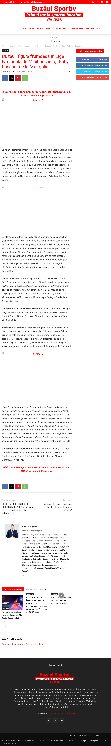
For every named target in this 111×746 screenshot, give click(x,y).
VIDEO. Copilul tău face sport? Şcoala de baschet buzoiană (61, 601)
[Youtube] (107, 2)
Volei (58, 28)
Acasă (4, 46)
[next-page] (8, 626)
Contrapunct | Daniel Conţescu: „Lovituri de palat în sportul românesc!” (57, 507)
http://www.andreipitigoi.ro (32, 531)
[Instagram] (24, 576)
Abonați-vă (102, 78)
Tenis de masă (77, 28)
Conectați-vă (101, 65)
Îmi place (103, 59)
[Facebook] (97, 2)
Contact (73, 735)
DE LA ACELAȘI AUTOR (36, 589)
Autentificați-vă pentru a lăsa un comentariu (22, 644)
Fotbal (32, 28)
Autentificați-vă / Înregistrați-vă (33, 2)
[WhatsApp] (25, 78)
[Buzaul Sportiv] (55, 13)
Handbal (49, 28)
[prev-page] (4, 626)
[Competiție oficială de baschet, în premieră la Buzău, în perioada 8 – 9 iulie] (12, 602)
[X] (102, 2)
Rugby (66, 28)
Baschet (13, 46)
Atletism (22, 28)
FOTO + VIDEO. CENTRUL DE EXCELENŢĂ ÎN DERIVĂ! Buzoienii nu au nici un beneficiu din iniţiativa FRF (18, 508)
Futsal (40, 28)
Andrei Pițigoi (14, 71)
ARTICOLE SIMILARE (13, 589)
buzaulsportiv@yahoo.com (62, 713)
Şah (98, 28)
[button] (93, 2)
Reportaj (90, 28)
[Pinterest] (18, 78)
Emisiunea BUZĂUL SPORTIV (90, 735)
